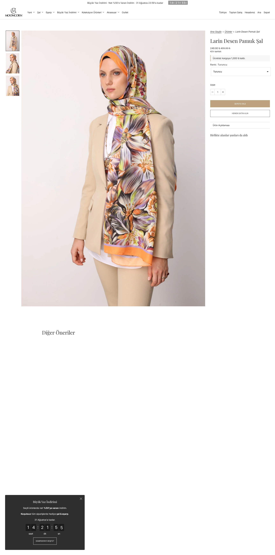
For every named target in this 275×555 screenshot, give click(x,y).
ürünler (228, 32)
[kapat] (81, 498)
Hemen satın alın (240, 113)
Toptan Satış (235, 12)
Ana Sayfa (216, 32)
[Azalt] (212, 92)
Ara (259, 12)
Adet (212, 84)
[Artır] (223, 92)
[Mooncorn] (13, 12)
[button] (12, 41)
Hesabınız (250, 12)
